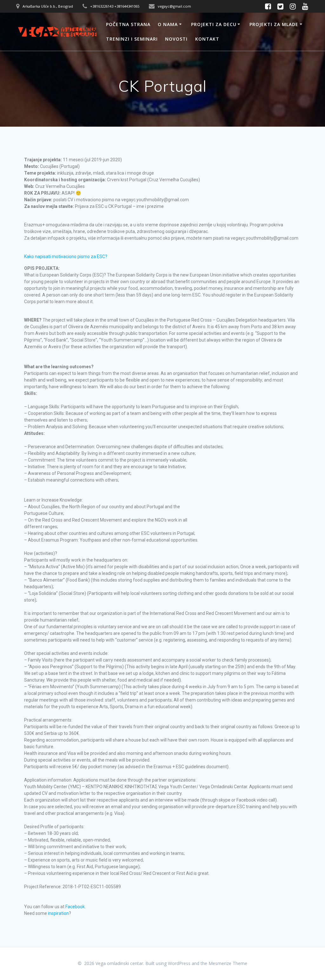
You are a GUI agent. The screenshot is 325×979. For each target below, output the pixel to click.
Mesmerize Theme (228, 963)
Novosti (176, 39)
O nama (168, 24)
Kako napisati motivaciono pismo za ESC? (66, 256)
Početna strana (128, 24)
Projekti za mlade (273, 24)
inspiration (58, 913)
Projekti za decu (213, 24)
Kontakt (207, 39)
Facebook (75, 906)
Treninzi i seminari (132, 39)
